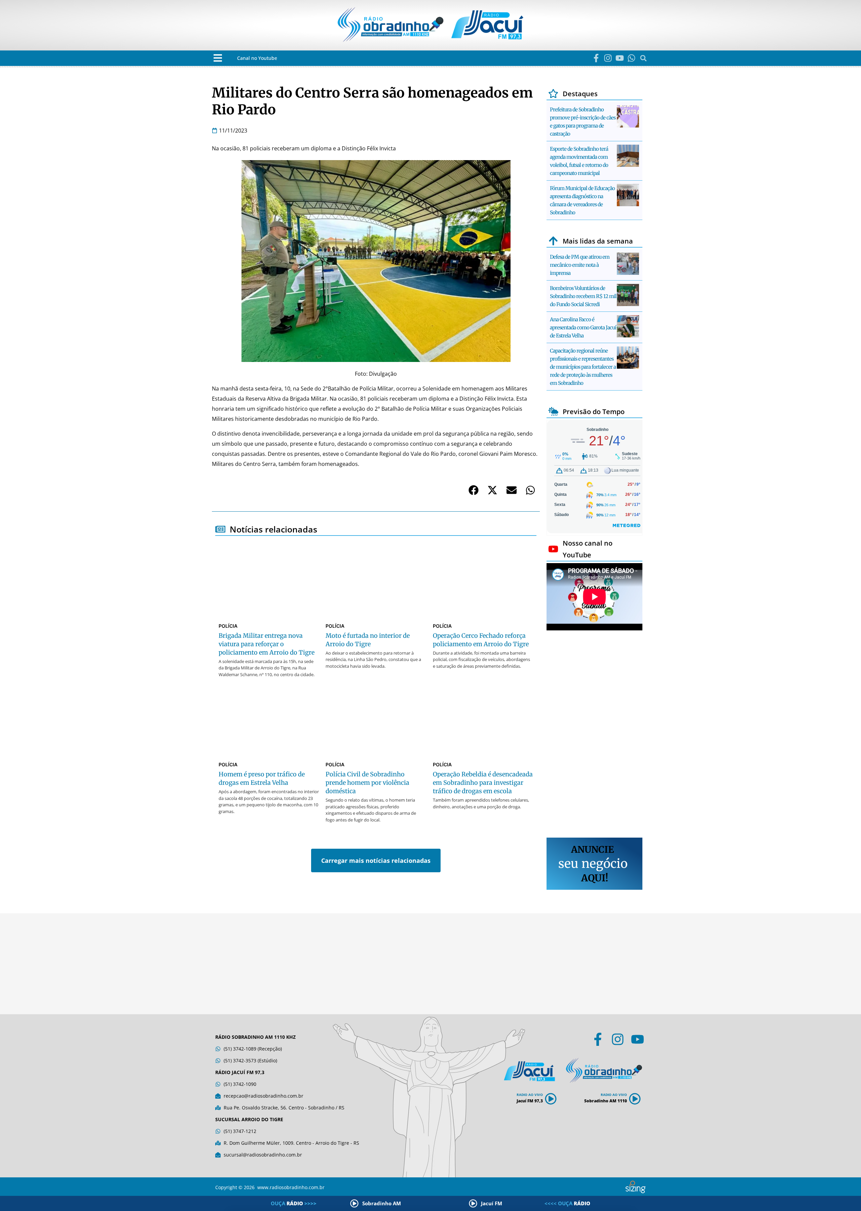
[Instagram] (608, 58)
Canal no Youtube (257, 58)
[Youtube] (619, 58)
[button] (218, 58)
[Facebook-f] (596, 58)
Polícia (228, 626)
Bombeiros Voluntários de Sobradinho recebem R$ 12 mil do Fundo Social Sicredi (583, 296)
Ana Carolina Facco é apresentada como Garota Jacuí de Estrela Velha (583, 327)
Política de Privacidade (420, 1192)
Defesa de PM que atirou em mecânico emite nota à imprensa (579, 265)
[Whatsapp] (631, 58)
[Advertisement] (594, 735)
